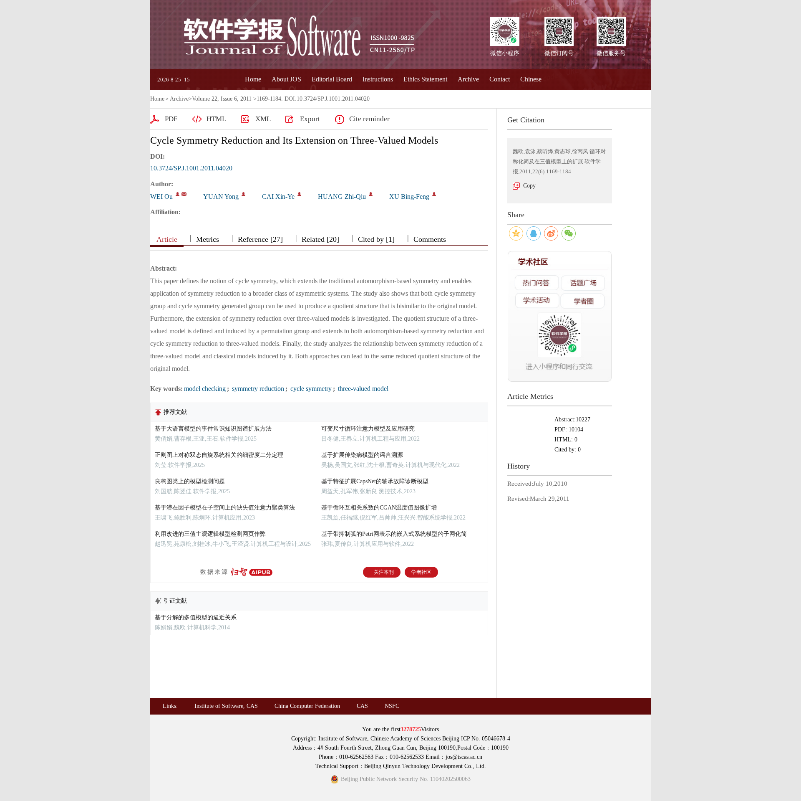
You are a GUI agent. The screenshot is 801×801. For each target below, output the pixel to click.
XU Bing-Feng (409, 196)
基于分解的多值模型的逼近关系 (196, 617)
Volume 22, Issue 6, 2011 (222, 99)
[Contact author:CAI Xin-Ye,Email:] (299, 194)
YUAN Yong (221, 196)
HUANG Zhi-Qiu (342, 196)
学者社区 (421, 572)
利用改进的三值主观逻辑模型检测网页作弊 (210, 534)
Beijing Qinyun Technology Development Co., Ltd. (425, 766)
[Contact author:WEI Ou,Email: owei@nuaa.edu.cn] (177, 194)
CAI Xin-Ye (278, 196)
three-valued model (362, 388)
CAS (362, 706)
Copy (529, 186)
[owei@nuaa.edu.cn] (183, 194)
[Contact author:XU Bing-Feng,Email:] (434, 194)
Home (253, 79)
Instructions (378, 79)
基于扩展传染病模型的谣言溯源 (362, 455)
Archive (468, 79)
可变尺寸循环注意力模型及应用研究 (368, 429)
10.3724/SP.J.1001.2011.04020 (191, 168)
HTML (216, 119)
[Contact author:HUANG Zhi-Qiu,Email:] (371, 194)
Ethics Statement (425, 79)
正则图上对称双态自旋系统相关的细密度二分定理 (219, 455)
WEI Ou (161, 196)
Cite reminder (369, 119)
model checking (205, 388)
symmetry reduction (257, 388)
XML (263, 119)
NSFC (392, 706)
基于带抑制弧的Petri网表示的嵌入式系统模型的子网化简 (394, 534)
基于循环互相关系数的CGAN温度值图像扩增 (379, 507)
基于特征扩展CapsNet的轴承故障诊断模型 (374, 481)
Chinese (531, 79)
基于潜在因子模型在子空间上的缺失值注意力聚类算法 (225, 507)
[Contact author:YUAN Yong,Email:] (243, 194)
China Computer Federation (307, 706)
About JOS (286, 79)
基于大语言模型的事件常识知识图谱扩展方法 (213, 429)
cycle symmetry (310, 388)
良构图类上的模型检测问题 (190, 481)
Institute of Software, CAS (226, 706)
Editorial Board (332, 79)
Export (310, 119)
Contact (499, 79)
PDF (171, 119)
